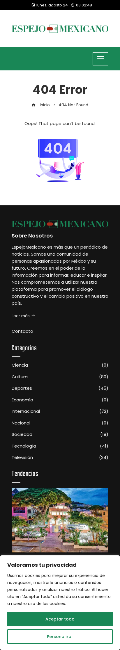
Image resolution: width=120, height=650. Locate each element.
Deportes (60, 388)
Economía (60, 400)
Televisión (60, 457)
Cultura (60, 377)
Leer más (21, 316)
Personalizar (60, 636)
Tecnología (60, 446)
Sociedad (60, 434)
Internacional (60, 411)
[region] (60, 602)
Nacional (60, 423)
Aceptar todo (60, 619)
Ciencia (60, 365)
